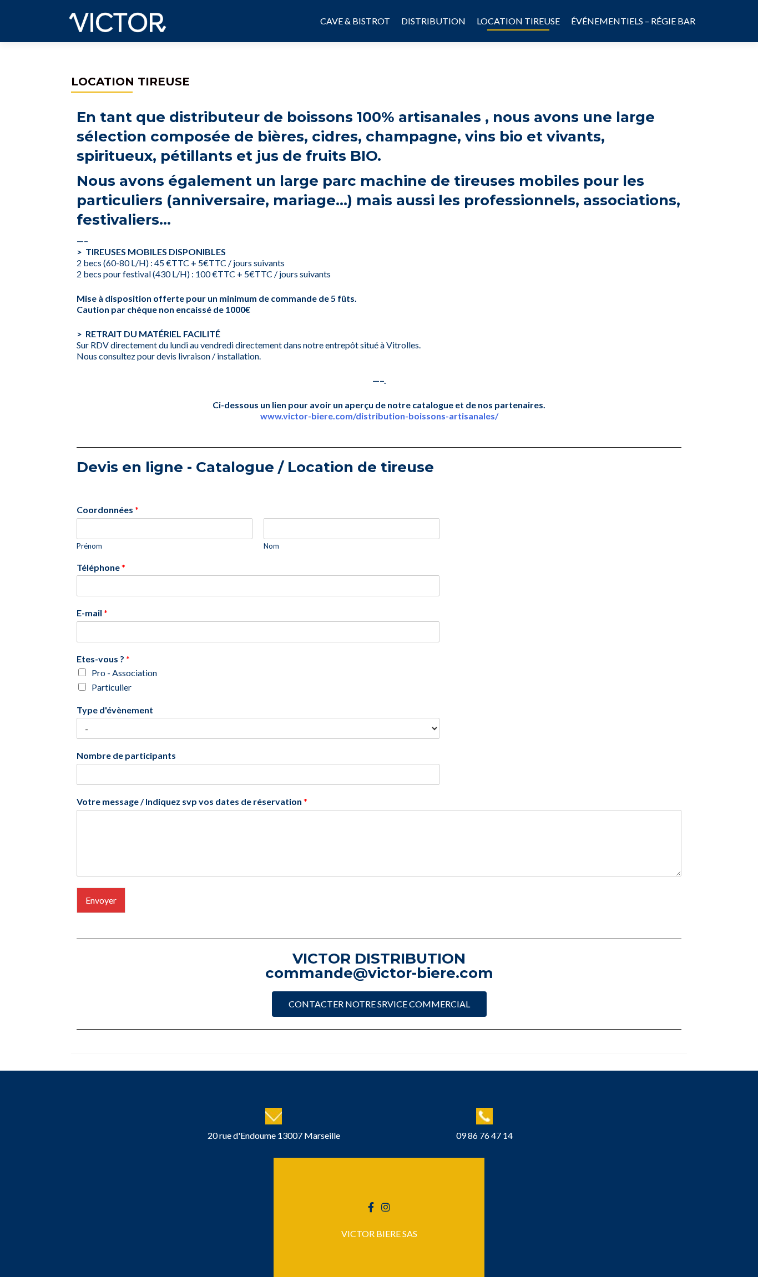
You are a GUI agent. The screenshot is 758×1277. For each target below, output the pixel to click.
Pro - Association (124, 672)
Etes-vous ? (103, 658)
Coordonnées (108, 509)
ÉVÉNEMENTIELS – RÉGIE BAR (633, 21)
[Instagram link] (385, 1206)
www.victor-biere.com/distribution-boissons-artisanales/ (379, 416)
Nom (271, 545)
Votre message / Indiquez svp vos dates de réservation (192, 801)
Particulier (112, 687)
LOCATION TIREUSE (518, 21)
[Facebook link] (371, 1206)
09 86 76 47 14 (484, 1135)
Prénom (89, 545)
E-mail (92, 612)
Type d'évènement (115, 710)
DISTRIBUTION (433, 21)
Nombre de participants (126, 755)
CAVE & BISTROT (355, 21)
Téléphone (101, 567)
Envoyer (101, 900)
